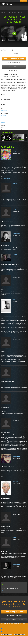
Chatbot (3, 631)
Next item (26, 137)
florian (14, 299)
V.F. (13, 275)
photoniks (15, 208)
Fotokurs (3, 105)
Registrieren (23, 1)
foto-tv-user (15, 394)
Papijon (14, 537)
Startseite (3, 12)
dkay (14, 454)
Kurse (7, 7)
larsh (14, 368)
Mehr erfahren (14, 67)
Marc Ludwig (15, 231)
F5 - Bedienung (4, 116)
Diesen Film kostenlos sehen (14, 59)
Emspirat (15, 512)
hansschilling (15, 481)
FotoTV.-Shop (21, 7)
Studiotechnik (18, 12)
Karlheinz (15, 183)
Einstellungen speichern (19, 634)
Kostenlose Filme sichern (14, 620)
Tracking (3, 628)
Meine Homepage (16, 151)
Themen (3, 7)
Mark (14, 337)
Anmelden (17, 1)
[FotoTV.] (4, 4)
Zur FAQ (3, 590)
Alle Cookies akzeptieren (6, 634)
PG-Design (15, 150)
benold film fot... (16, 254)
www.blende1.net (7, 178)
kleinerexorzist (16, 418)
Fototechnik (11, 12)
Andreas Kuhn (4, 96)
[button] (14, 33)
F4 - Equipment (4, 115)
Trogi (14, 562)
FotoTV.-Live (14, 7)
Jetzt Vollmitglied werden (14, 612)
